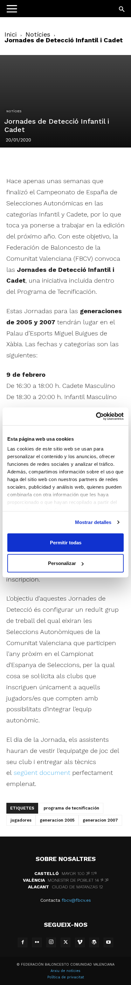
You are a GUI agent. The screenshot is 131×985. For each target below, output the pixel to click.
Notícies (37, 34)
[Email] (94, 160)
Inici (10, 34)
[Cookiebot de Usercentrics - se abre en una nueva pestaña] (96, 416)
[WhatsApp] (79, 160)
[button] (122, 9)
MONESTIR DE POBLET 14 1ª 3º (65, 880)
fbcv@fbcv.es (76, 900)
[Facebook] (21, 160)
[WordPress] (94, 942)
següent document (42, 772)
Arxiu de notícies (65, 971)
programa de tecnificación (71, 808)
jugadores (20, 820)
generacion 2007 (100, 820)
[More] (109, 160)
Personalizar (62, 563)
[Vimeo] (80, 942)
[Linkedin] (65, 160)
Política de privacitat (65, 977)
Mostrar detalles (93, 522)
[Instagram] (51, 942)
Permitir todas (65, 542)
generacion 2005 (57, 820)
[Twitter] (36, 160)
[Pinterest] (50, 160)
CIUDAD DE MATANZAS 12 (65, 886)
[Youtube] (108, 942)
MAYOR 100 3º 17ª (65, 873)
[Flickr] (37, 942)
